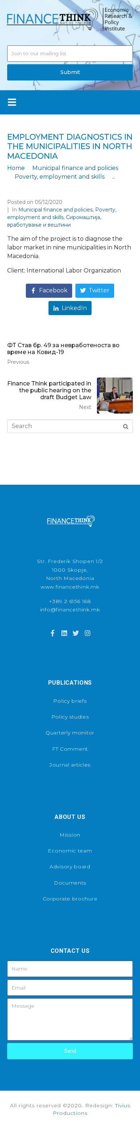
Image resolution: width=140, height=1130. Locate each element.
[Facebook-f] (52, 633)
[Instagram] (87, 633)
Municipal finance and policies (55, 209)
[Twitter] (75, 633)
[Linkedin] (64, 633)
